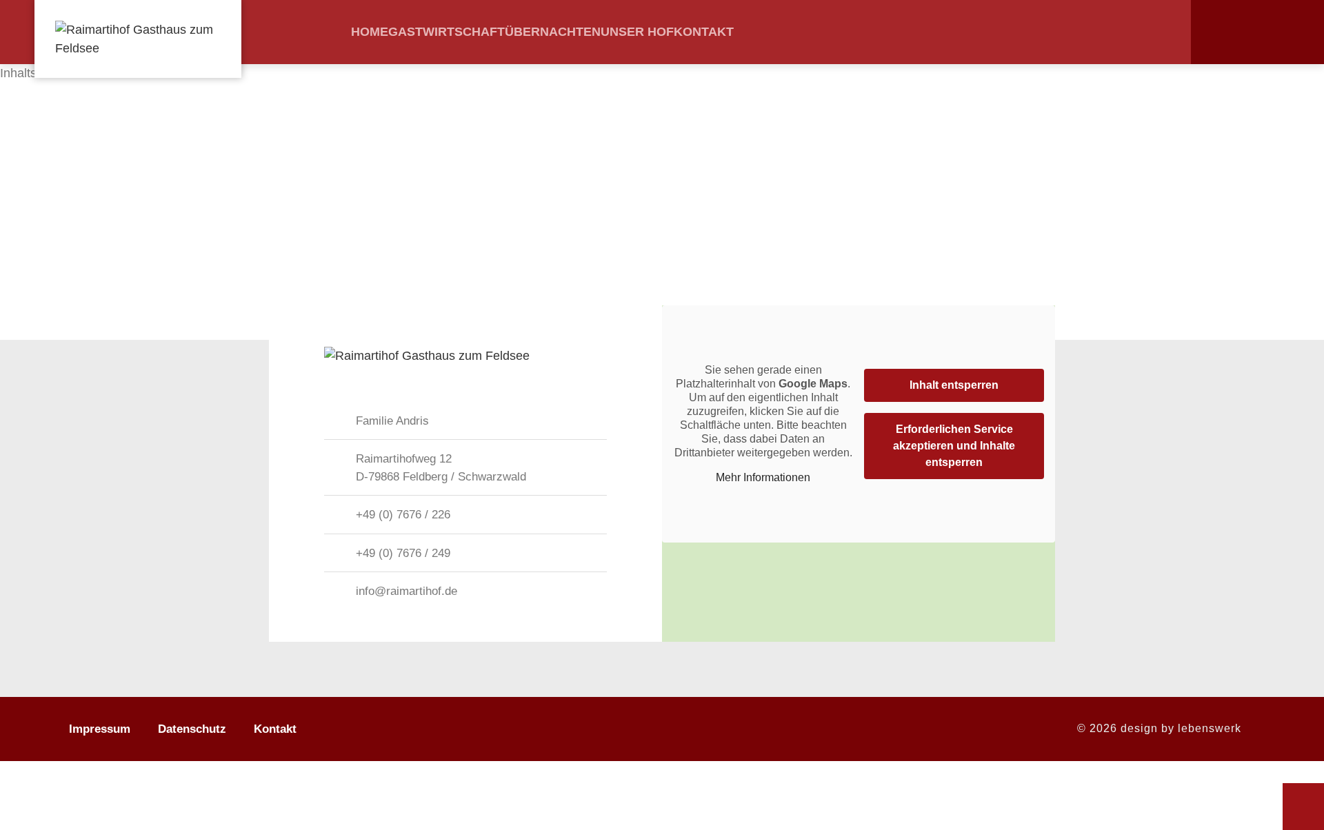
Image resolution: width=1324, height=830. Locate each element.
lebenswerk (1209, 728)
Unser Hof (637, 32)
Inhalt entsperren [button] (954, 385)
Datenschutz (192, 729)
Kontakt (704, 32)
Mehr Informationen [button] (763, 477)
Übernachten (553, 32)
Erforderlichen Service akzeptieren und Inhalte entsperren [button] (954, 445)
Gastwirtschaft (446, 32)
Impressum (99, 729)
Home (369, 32)
